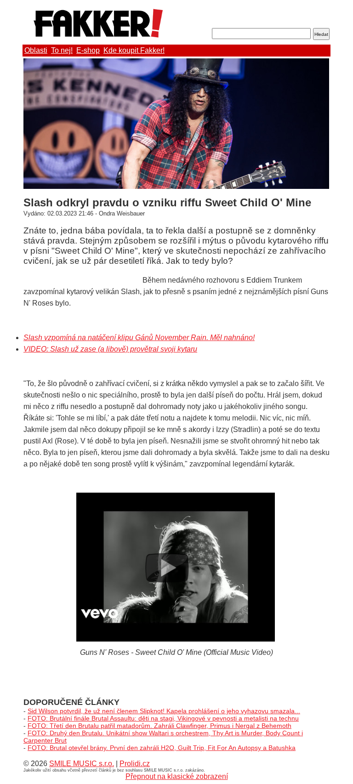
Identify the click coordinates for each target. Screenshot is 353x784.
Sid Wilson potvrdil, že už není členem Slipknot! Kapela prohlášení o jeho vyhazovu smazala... (164, 711)
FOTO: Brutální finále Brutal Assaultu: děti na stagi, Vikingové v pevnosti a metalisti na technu (163, 718)
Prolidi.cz (135, 763)
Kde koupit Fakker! (134, 50)
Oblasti (35, 50)
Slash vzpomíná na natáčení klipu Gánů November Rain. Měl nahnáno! (139, 337)
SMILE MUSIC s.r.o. (81, 763)
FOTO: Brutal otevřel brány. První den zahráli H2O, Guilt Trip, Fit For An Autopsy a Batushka (162, 747)
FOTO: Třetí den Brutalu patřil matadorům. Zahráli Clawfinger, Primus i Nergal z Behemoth (159, 725)
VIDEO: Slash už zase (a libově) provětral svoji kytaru (110, 349)
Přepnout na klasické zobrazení (176, 776)
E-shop (88, 50)
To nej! (62, 50)
